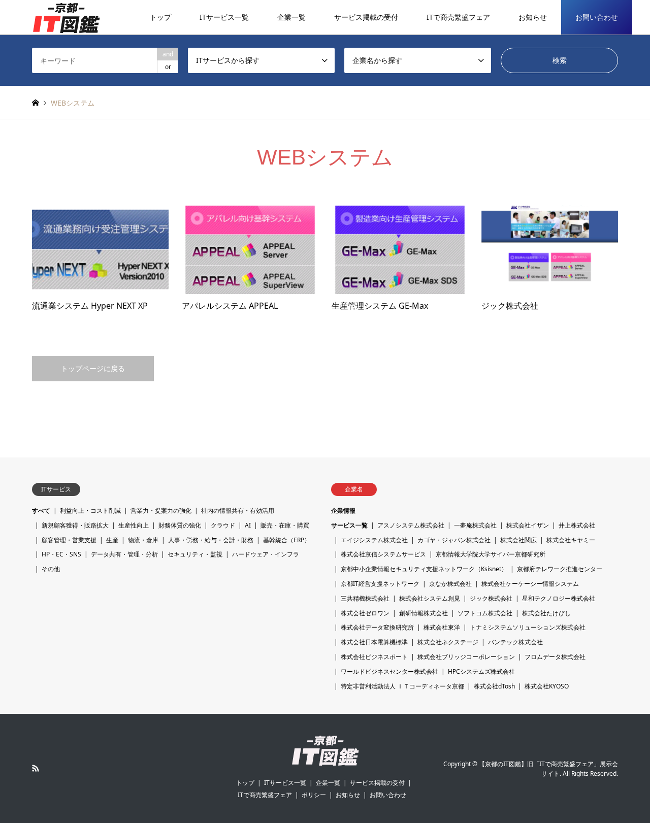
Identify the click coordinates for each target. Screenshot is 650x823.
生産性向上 (133, 525)
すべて (41, 510)
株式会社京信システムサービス (383, 554)
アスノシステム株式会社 (410, 525)
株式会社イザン (527, 525)
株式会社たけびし (546, 613)
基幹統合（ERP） (286, 540)
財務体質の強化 (179, 525)
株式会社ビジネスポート (374, 656)
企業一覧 (291, 17)
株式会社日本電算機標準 (374, 642)
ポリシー (314, 795)
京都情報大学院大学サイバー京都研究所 (490, 554)
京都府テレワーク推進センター (559, 569)
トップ (160, 17)
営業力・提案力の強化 (161, 510)
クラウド (223, 525)
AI (248, 525)
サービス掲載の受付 (366, 17)
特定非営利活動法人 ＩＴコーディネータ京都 (402, 686)
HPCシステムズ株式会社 (481, 671)
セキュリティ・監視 (195, 554)
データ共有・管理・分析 (124, 554)
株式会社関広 (518, 540)
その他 (51, 569)
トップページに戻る (93, 368)
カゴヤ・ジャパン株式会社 (454, 540)
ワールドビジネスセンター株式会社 (389, 671)
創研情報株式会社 (423, 613)
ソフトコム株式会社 (485, 613)
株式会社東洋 (442, 627)
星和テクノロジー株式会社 (558, 598)
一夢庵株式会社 (475, 525)
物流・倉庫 (143, 540)
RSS (35, 768)
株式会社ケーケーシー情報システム (530, 583)
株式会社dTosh (494, 686)
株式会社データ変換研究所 (377, 627)
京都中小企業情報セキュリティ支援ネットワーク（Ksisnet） (424, 569)
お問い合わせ (596, 17)
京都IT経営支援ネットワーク (380, 583)
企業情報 (343, 510)
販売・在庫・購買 (285, 525)
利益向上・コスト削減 (90, 510)
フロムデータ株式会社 (555, 656)
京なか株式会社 (450, 583)
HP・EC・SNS (61, 554)
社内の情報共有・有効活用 (237, 510)
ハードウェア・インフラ (265, 554)
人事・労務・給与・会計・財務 (210, 540)
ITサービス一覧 (224, 17)
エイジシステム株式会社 (374, 540)
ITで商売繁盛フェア (458, 17)
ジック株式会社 (491, 598)
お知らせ (532, 17)
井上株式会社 (577, 525)
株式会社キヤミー (570, 540)
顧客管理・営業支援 (69, 540)
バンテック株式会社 (515, 642)
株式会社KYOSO (547, 686)
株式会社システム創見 (429, 598)
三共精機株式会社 (365, 598)
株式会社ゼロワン (365, 613)
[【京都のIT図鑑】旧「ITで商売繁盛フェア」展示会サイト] (66, 17)
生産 (112, 540)
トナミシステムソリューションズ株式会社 (528, 627)
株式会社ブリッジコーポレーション (466, 656)
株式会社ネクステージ (447, 642)
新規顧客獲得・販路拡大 (75, 525)
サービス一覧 (349, 525)
